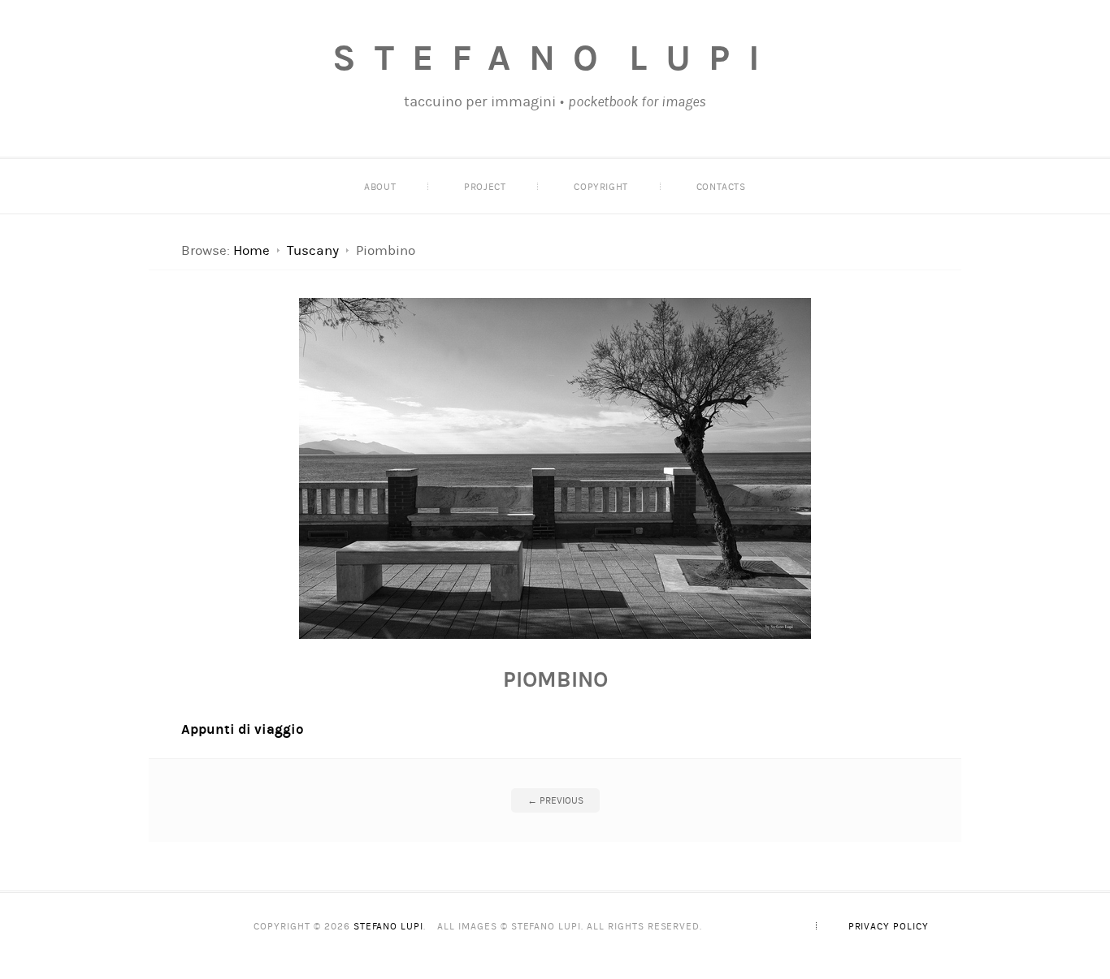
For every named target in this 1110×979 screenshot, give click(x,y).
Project (484, 186)
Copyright (600, 186)
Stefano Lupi (555, 58)
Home (251, 250)
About (380, 186)
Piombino (555, 679)
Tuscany (313, 250)
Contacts (721, 186)
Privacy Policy (888, 926)
